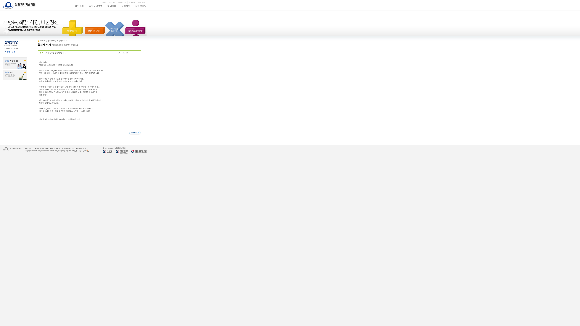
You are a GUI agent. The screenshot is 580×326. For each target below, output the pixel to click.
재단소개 (79, 6)
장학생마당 (141, 6)
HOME (104, 2)
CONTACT (141, 2)
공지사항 (125, 6)
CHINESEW (122, 2)
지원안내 (111, 6)
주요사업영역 (96, 6)
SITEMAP (132, 2)
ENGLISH (112, 2)
